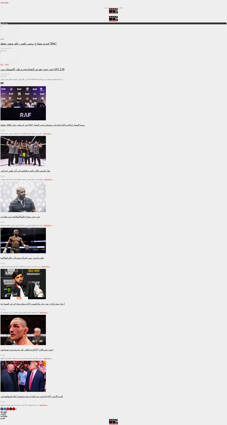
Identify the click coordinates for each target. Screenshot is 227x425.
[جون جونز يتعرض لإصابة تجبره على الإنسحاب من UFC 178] (9, 62)
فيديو (118, 7)
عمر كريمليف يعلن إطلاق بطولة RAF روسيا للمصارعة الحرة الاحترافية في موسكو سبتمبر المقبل (42, 125)
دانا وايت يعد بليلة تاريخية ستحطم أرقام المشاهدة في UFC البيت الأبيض (31, 396)
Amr (3, 130)
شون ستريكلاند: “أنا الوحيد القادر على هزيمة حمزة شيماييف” (26, 349)
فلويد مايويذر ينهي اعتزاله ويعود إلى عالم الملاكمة (22, 258)
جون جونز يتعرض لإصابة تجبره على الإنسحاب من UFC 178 (32, 69)
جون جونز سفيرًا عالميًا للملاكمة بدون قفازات (20, 216)
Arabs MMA (4, 3)
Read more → (47, 134)
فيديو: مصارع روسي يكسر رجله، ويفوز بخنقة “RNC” (28, 43)
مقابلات (115, 7)
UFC (1, 64)
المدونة (112, 7)
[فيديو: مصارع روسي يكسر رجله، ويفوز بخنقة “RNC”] (8, 37)
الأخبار (110, 7)
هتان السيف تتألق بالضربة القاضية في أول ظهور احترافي (25, 170)
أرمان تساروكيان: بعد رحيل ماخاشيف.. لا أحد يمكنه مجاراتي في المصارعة (32, 304)
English (121, 7)
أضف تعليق (3, 50)
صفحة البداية (106, 7)
